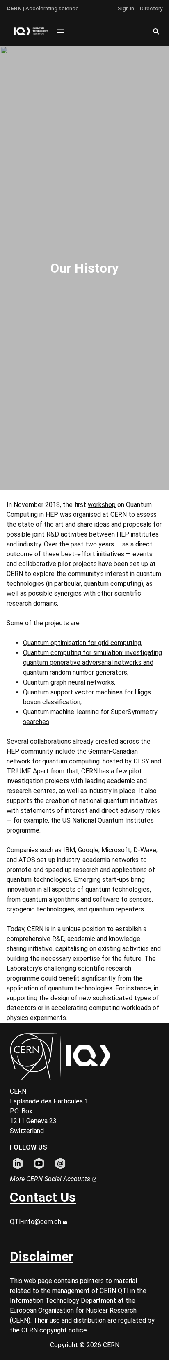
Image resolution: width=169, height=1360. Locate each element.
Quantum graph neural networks (68, 682)
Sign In (126, 8)
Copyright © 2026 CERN (84, 1345)
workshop (102, 505)
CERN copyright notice (54, 1330)
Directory (151, 8)
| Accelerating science (43, 8)
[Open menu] (61, 31)
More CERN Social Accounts (51, 1179)
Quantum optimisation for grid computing (82, 643)
